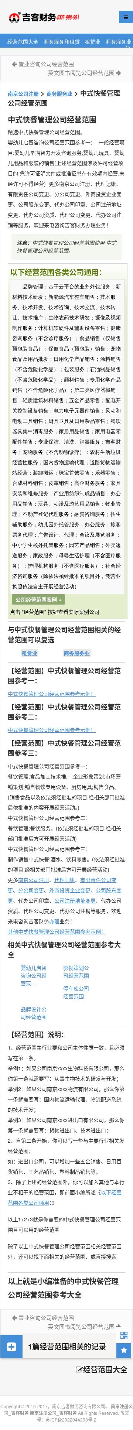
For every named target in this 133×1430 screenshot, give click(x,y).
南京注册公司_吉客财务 (55, 17)
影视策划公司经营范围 (76, 971)
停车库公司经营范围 (76, 992)
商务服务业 (119, 41)
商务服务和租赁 (62, 41)
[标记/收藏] (123, 1350)
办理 (54, 921)
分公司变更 (31, 890)
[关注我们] (123, 1334)
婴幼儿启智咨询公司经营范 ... (34, 975)
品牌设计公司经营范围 (34, 1012)
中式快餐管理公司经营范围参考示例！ (52, 693)
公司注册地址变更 (75, 900)
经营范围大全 (22, 41)
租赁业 (92, 41)
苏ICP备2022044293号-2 (71, 1419)
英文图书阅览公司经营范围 (81, 72)
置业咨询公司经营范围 (46, 64)
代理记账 (64, 879)
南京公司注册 (23, 93)
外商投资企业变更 (70, 890)
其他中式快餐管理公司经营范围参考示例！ (57, 931)
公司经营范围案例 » (38, 599)
